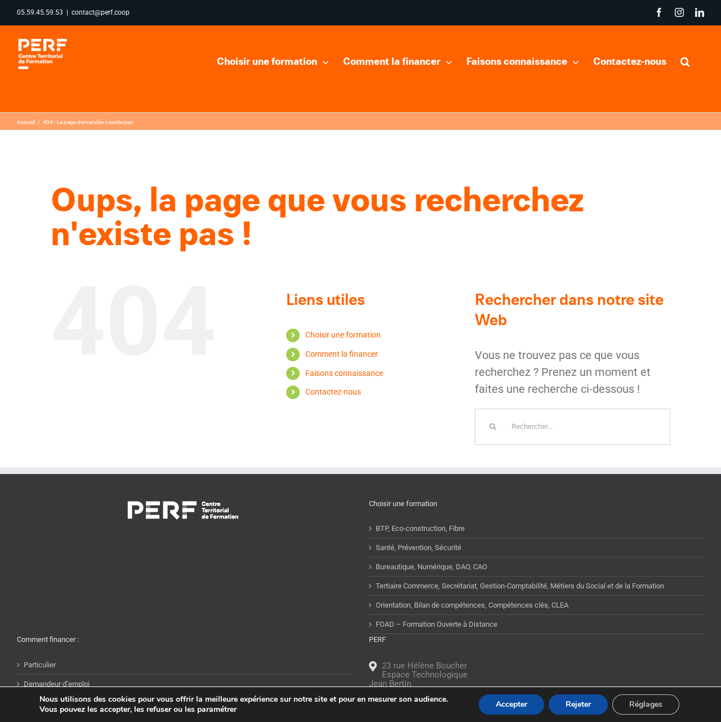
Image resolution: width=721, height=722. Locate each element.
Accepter (511, 704)
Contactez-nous (333, 391)
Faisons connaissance (344, 373)
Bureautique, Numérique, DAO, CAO (431, 566)
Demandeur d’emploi (57, 684)
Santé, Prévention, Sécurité (418, 547)
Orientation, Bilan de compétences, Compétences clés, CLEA (472, 605)
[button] (685, 60)
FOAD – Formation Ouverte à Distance (436, 624)
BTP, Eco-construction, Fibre (420, 528)
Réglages (645, 704)
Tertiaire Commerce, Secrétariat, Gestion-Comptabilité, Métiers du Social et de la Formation (520, 586)
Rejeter (578, 704)
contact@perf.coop (101, 12)
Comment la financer (341, 353)
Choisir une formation (343, 334)
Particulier (40, 664)
